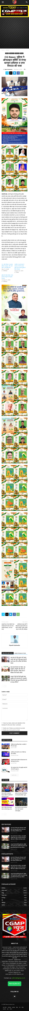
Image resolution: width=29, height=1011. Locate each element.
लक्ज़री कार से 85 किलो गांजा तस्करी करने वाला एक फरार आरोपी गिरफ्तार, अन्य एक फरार (8, 626)
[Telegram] (14, 73)
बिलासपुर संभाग (12, 53)
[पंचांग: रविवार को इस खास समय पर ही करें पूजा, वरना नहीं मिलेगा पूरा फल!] (8, 802)
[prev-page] (3, 686)
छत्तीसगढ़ (7, 50)
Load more (14, 775)
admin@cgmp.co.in (18, 978)
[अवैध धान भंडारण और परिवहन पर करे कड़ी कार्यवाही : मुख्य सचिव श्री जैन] (21, 787)
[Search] (26, 2)
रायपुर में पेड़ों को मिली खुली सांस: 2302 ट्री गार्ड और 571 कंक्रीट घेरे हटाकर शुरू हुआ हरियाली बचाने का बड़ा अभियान (19, 846)
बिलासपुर (21, 53)
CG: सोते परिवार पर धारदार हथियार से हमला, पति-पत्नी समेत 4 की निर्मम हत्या (7, 266)
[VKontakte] (14, 996)
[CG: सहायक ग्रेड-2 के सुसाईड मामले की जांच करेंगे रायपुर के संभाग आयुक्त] (6, 769)
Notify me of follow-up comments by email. (14, 728)
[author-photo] (14, 643)
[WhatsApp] (22, 73)
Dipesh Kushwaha (8, 69)
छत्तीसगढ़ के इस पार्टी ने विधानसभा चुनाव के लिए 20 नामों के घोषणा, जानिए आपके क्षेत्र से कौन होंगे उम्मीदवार (21, 626)
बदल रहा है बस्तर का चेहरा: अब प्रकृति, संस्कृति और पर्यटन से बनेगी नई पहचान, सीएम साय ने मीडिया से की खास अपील (18, 837)
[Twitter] (7, 73)
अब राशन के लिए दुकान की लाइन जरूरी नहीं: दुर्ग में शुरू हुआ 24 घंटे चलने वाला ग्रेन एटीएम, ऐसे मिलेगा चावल (18, 829)
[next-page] (5, 686)
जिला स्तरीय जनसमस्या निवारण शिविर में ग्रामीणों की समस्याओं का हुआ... (7, 795)
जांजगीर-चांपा (17, 53)
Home (3, 50)
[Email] (10, 73)
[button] (2, 2)
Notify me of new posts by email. (11, 730)
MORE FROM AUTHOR (20, 653)
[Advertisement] (14, 33)
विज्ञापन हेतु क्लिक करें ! (14, 983)
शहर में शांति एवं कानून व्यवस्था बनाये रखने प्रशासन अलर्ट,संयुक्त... (21, 809)
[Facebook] (18, 73)
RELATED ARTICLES (8, 653)
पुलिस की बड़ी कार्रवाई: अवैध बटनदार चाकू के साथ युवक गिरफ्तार (7, 276)
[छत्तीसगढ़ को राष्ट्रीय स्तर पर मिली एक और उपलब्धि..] (6, 754)
